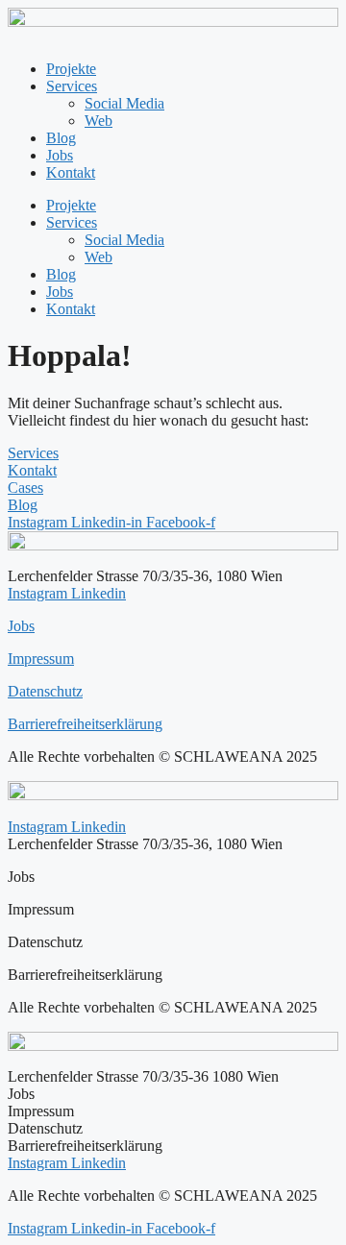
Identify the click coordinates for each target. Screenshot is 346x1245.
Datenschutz (45, 691)
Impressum (41, 658)
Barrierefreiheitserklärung (85, 724)
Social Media (124, 103)
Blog (61, 138)
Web (98, 120)
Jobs (59, 155)
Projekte (71, 69)
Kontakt (70, 172)
